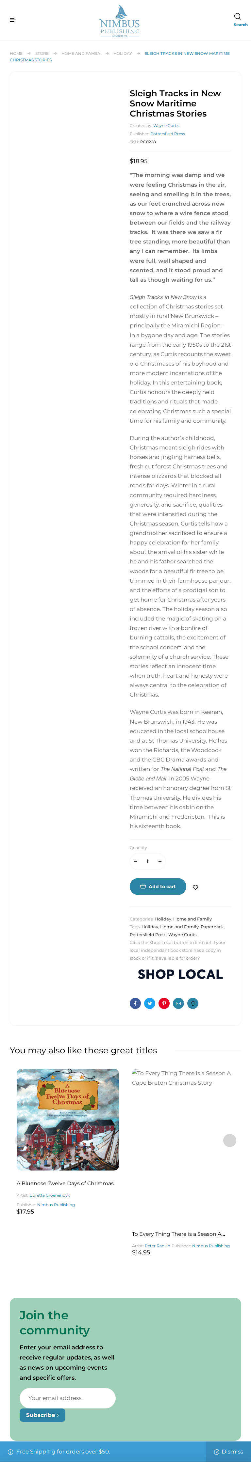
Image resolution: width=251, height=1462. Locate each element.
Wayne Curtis (166, 125)
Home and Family (81, 53)
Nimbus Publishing (56, 1204)
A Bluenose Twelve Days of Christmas (65, 1183)
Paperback (212, 926)
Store (42, 53)
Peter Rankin (157, 1245)
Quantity (138, 847)
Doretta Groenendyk (49, 1195)
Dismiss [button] (232, 1451)
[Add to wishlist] (198, 887)
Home (16, 53)
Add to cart (162, 886)
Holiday (122, 53)
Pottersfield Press (167, 133)
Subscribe (41, 1415)
